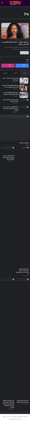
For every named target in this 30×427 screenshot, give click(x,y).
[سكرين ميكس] (15, 3)
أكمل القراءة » (24, 52)
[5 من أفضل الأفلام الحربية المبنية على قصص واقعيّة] (22, 339)
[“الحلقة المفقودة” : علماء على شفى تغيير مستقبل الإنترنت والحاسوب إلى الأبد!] (24, 109)
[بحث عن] (28, 3)
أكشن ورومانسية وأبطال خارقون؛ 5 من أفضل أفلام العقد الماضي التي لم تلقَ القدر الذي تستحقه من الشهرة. (8, 404)
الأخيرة (15, 73)
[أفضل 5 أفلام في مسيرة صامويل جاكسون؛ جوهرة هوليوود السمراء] (7, 150)
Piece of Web (12, 419)
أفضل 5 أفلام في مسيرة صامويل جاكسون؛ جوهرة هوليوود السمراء (8, 157)
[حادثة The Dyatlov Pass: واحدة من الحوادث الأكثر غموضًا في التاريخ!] (24, 95)
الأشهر (25, 73)
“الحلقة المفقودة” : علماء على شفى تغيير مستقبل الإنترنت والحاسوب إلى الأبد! (10, 108)
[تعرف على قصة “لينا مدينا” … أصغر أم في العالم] (24, 81)
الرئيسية (26, 9)
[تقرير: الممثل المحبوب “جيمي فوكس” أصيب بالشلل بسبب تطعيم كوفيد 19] (22, 207)
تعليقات (5, 73)
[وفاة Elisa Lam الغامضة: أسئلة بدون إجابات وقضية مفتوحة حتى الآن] (24, 88)
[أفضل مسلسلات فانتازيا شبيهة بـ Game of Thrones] (24, 102)
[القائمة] (2, 3)
